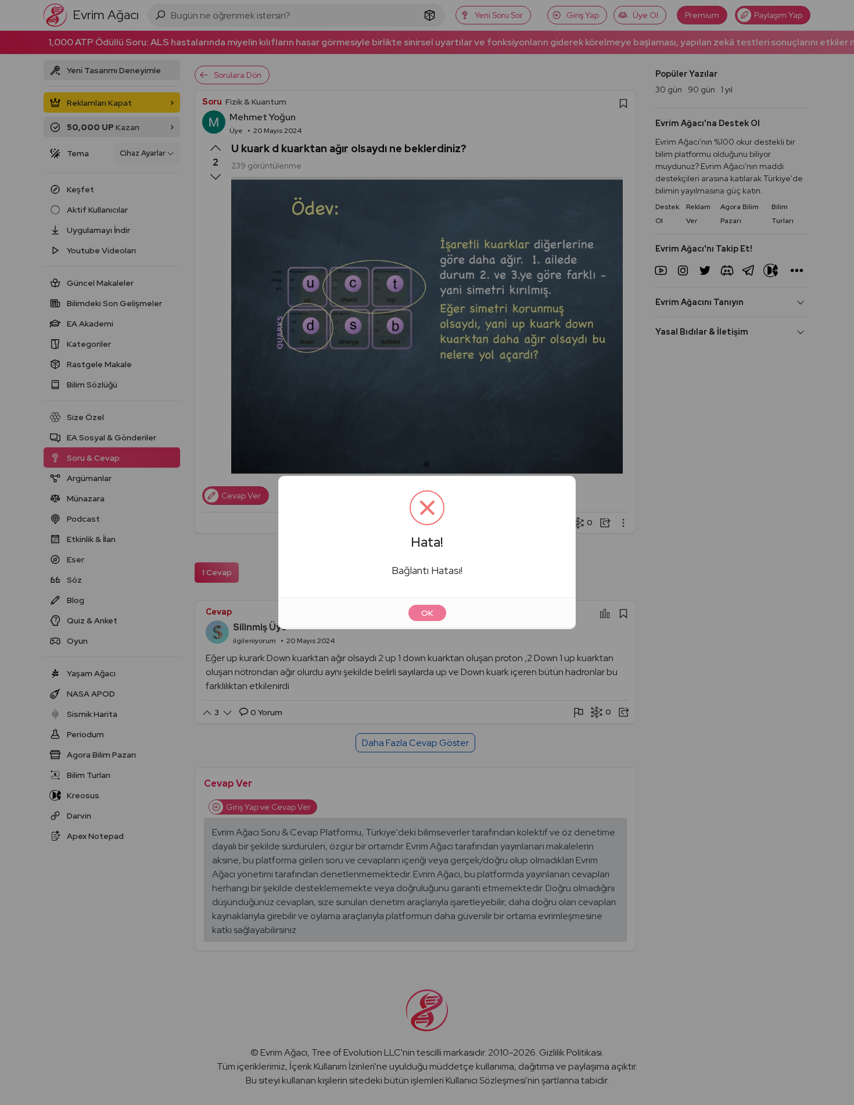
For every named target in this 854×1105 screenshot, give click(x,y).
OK (427, 613)
